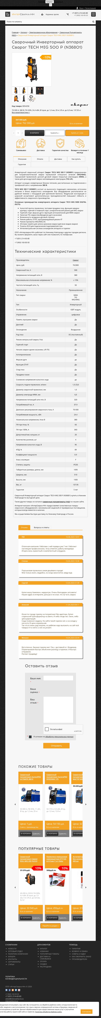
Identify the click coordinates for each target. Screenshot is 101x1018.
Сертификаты (14, 962)
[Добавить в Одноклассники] (13, 990)
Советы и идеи (79, 954)
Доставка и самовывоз (45, 957)
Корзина (58, 2)
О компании (11, 944)
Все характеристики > (21, 112)
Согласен (86, 1011)
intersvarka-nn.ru (11, 1001)
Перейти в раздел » (50, 926)
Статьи (11, 964)
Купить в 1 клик (77, 133)
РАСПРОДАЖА (45, 966)
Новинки (44, 951)
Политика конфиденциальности (16, 977)
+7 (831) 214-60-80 (80, 13)
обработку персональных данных (59, 736)
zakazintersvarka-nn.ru (15, 7)
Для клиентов (43, 944)
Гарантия (76, 948)
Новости (12, 948)
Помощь (73, 944)
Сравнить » (54, 133)
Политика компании (18, 954)
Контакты (12, 959)
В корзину (34, 133)
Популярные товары (39, 848)
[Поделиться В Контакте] (6, 990)
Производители (79, 959)
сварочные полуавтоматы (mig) (56, 501)
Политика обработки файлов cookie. (48, 1012)
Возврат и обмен (79, 951)
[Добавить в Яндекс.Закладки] (19, 990)
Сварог (76, 260)
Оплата (43, 961)
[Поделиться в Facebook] (10, 990)
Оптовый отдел (15, 951)
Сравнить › (36, 834)
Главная (41, 2)
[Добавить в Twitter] (16, 990)
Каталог (43, 948)
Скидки (43, 964)
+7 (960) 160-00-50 (81, 15)
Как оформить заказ (81, 956)
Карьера (11, 956)
